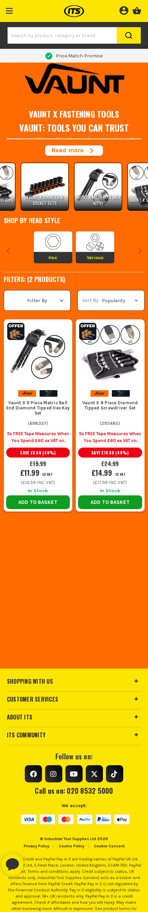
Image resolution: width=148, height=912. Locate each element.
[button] (9, 9)
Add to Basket (37, 502)
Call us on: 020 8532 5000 (74, 790)
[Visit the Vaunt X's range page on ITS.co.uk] (48, 393)
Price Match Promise (79, 56)
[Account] (123, 9)
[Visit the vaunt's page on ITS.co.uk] (27, 393)
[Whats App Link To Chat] (34, 861)
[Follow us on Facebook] (33, 773)
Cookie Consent (109, 846)
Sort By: (90, 300)
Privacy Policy (36, 846)
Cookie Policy (71, 846)
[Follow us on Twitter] (94, 773)
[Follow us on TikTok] (114, 773)
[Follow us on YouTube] (74, 773)
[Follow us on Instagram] (53, 773)
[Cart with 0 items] (137, 9)
